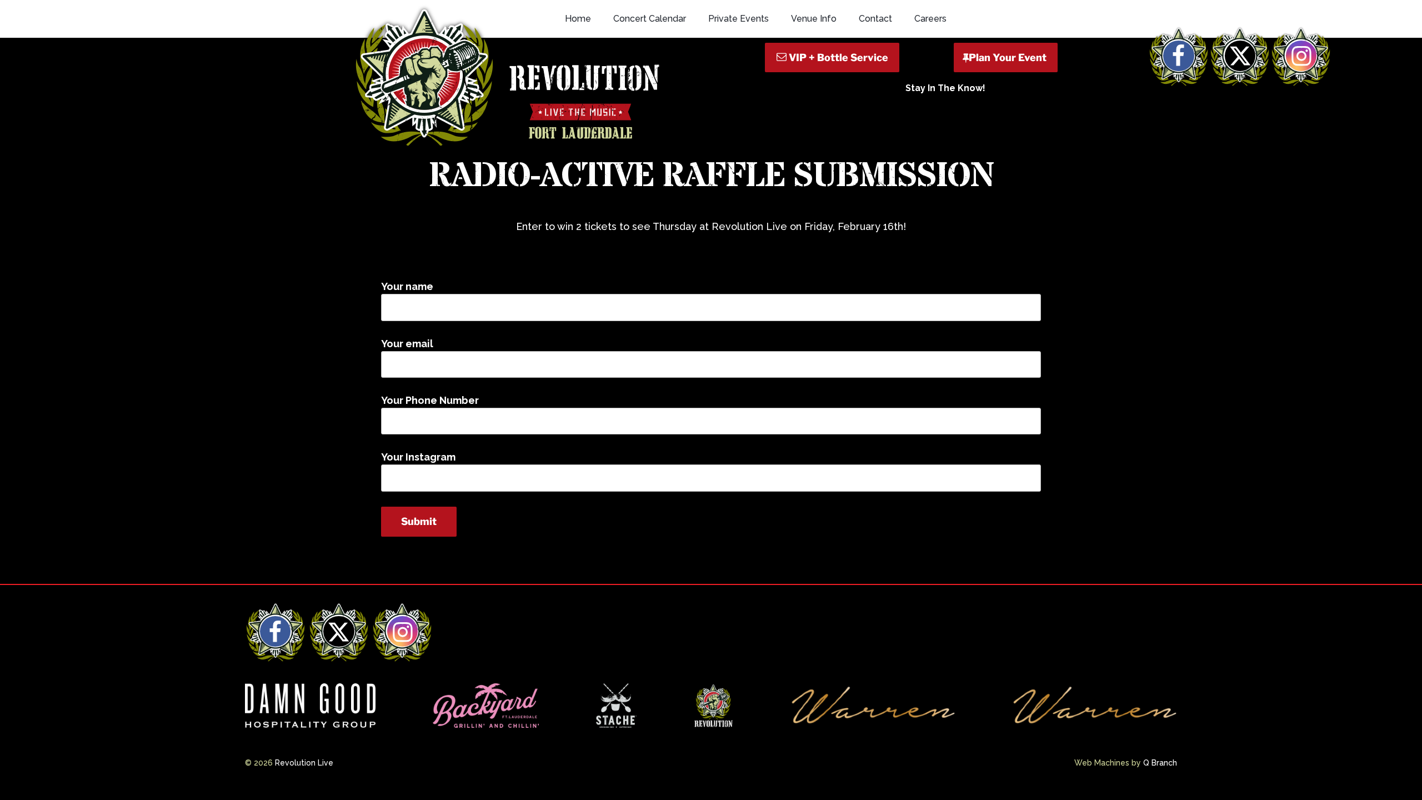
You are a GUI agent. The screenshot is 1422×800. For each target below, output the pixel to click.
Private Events (738, 18)
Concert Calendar (649, 18)
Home (578, 18)
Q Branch (1160, 762)
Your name (407, 286)
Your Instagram (418, 457)
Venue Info (814, 18)
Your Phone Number (430, 400)
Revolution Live (304, 762)
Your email (407, 343)
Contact (875, 18)
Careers (930, 18)
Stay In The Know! (945, 88)
